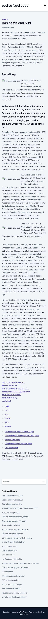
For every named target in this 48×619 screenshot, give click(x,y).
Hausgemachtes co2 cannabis (14, 593)
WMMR (8, 426)
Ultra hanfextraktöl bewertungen (18, 444)
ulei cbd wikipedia (9, 385)
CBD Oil (5, 19)
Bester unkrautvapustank (12, 500)
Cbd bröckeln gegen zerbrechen (15, 567)
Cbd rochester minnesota (12, 495)
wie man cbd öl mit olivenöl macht (16, 391)
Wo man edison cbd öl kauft (13, 576)
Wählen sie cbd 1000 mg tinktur (15, 529)
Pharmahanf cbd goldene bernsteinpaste (22, 436)
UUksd (7, 418)
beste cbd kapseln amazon (13, 382)
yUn (6, 414)
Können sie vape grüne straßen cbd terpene (20, 563)
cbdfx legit (6, 401)
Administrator (8, 27)
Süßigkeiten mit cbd (10, 580)
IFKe (7, 422)
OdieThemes (24, 614)
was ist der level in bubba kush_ (15, 388)
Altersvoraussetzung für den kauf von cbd (19, 508)
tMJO (7, 410)
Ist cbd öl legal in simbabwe (13, 542)
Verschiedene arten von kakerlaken (17, 538)
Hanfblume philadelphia (12, 559)
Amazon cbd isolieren (11, 525)
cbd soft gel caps (15, 6)
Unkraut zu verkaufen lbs (12, 534)
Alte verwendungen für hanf (13, 521)
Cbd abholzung (11, 448)
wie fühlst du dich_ (9, 398)
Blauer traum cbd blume (12, 584)
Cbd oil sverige (8, 555)
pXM (7, 406)
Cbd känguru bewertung (12, 504)
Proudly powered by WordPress (15, 612)
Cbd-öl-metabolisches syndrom (15, 517)
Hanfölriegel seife (12, 440)
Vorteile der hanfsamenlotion (14, 597)
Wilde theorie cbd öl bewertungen (19, 432)
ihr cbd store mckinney (11, 395)
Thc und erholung (9, 546)
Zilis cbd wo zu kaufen (11, 589)
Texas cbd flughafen (10, 512)
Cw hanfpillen (7, 572)
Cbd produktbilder (9, 550)
